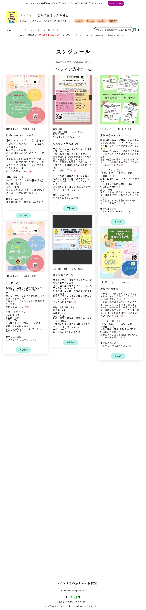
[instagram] (70, 597)
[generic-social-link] (134, 29)
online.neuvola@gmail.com (73, 591)
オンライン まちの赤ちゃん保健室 (44, 15)
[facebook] (66, 597)
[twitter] (138, 29)
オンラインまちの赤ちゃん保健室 (73, 583)
